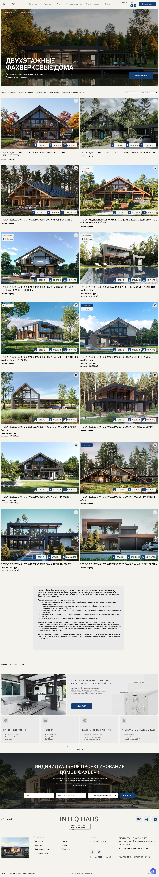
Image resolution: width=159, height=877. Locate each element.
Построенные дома (74, 4)
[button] (147, 4)
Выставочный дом (93, 4)
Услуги (59, 4)
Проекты (38, 845)
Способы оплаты (41, 853)
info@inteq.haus (100, 857)
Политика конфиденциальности (79, 873)
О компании (33, 4)
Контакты (109, 4)
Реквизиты (66, 849)
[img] (147, 819)
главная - (8, 12)
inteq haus (9, 4)
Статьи (64, 845)
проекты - (14, 12)
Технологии (39, 841)
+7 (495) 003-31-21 (129, 2)
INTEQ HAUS (79, 819)
